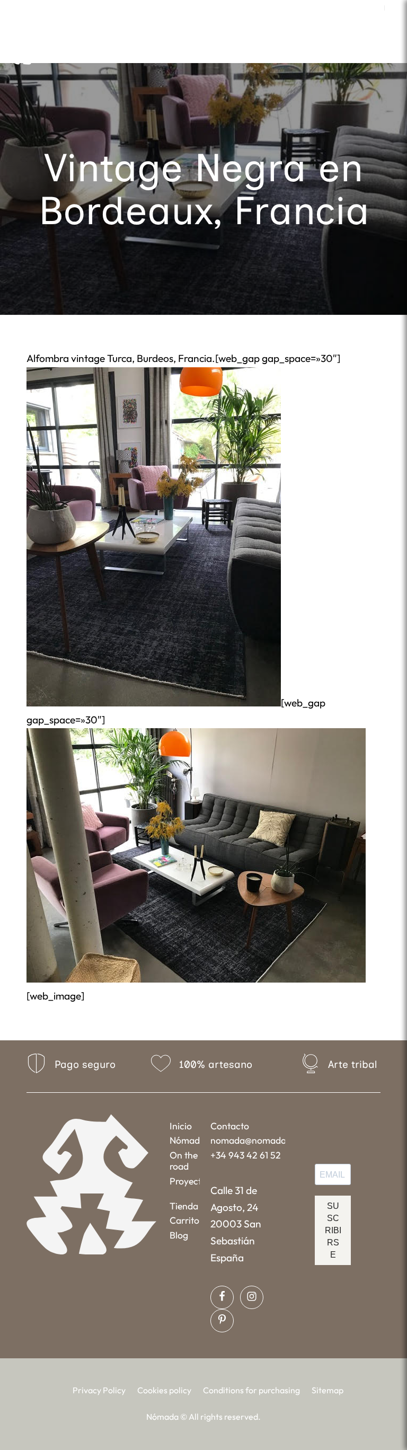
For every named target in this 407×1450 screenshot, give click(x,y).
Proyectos (185, 1181)
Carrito (184, 1220)
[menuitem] (374, 8)
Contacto (229, 1126)
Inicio (181, 1126)
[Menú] (284, 50)
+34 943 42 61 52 (245, 1155)
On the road (184, 1160)
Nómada (185, 1140)
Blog (179, 1235)
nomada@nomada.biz (247, 1140)
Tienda (184, 1206)
